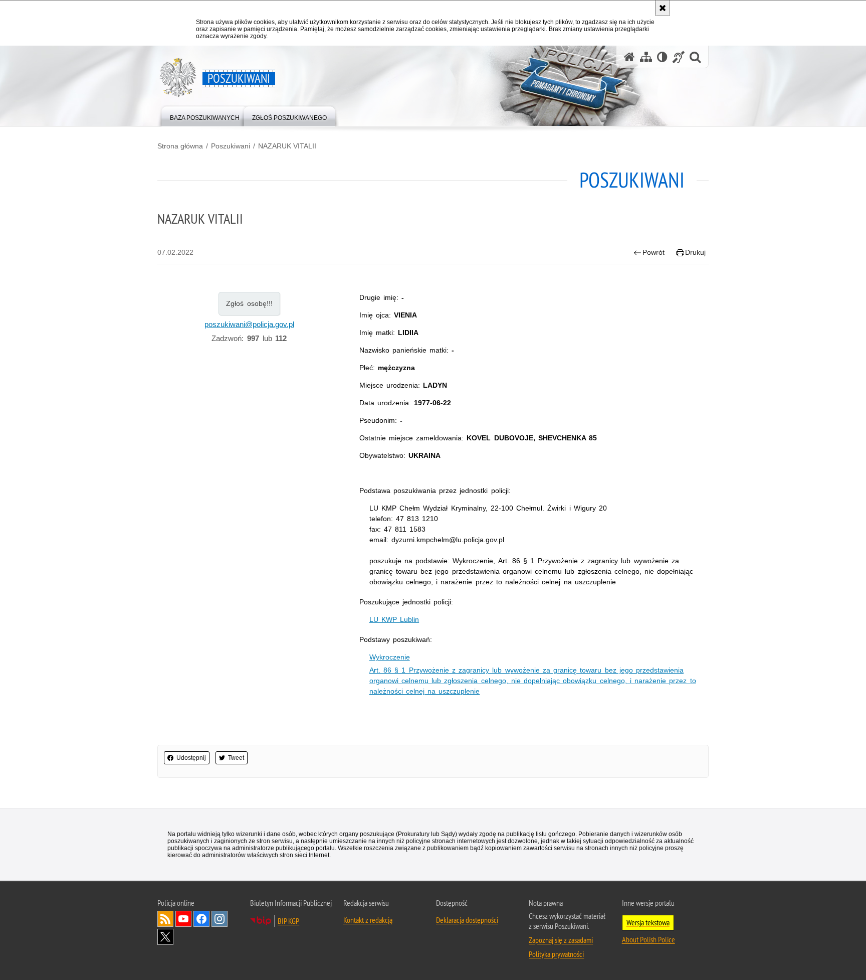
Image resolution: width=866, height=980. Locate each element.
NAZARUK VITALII (287, 146)
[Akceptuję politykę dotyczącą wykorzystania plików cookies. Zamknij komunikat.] (662, 8)
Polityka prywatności (556, 954)
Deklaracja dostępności (467, 920)
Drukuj (695, 252)
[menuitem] (204, 115)
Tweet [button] (236, 757)
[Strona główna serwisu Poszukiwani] (629, 57)
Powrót (653, 252)
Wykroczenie (389, 657)
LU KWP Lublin (394, 619)
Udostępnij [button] (191, 757)
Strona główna (180, 146)
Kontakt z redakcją (367, 920)
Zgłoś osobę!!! (249, 303)
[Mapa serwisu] (646, 57)
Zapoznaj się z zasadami (561, 940)
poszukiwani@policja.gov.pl (249, 324)
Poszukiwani (230, 146)
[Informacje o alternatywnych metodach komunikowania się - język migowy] (679, 57)
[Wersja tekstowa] (662, 57)
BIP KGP (288, 921)
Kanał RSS (165, 919)
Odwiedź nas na (183, 919)
